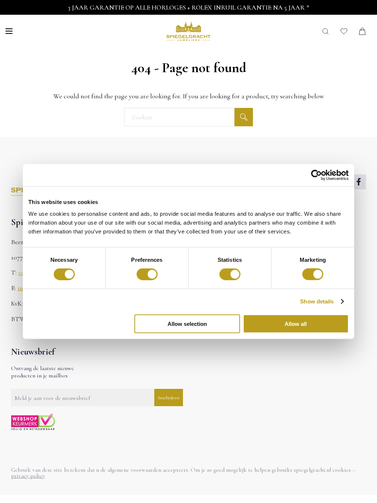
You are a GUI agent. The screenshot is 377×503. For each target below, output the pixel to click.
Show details (317, 301)
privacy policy (28, 475)
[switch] (147, 274)
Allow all (296, 323)
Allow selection (187, 323)
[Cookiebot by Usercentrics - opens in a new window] (316, 175)
